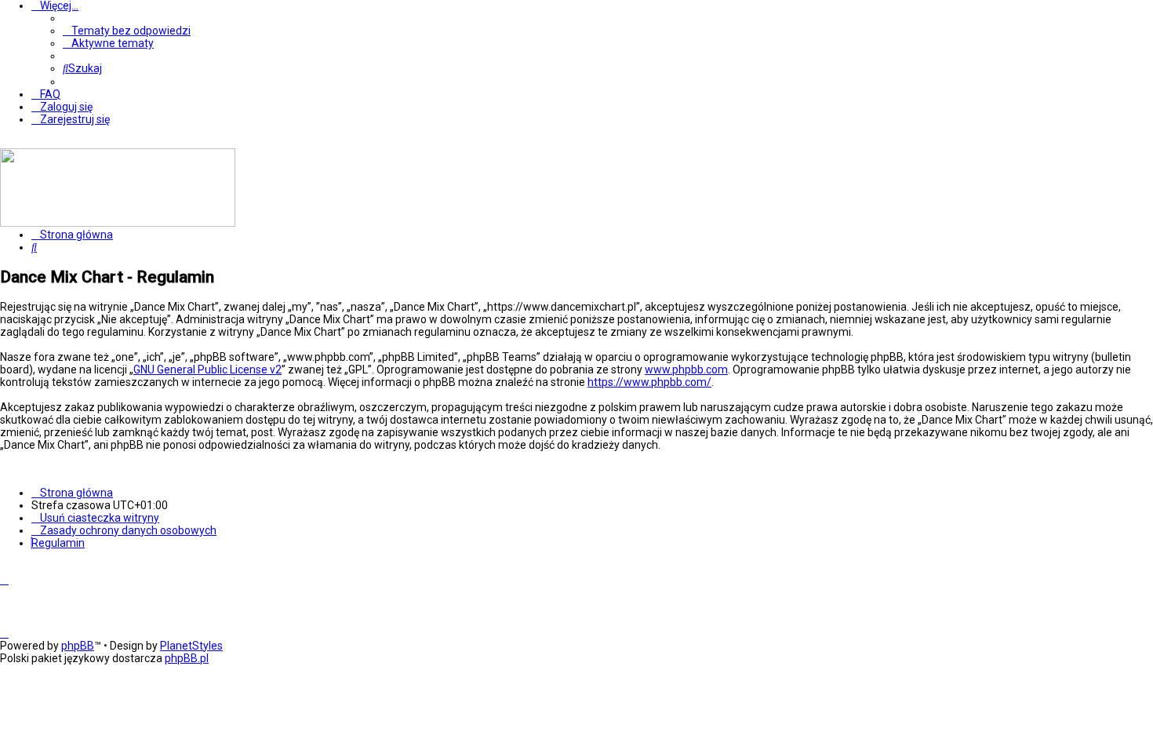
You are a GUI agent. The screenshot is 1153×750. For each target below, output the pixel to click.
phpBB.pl (187, 658)
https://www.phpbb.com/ (649, 382)
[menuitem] (127, 30)
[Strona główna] (117, 223)
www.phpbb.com (686, 369)
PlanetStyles (191, 645)
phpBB (77, 645)
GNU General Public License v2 (207, 369)
